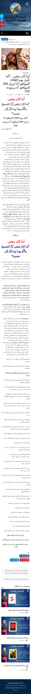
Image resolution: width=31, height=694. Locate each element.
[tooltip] (1, 16)
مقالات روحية (25, 72)
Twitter (13, 556)
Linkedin (14, 560)
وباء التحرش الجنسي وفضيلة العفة (17, 638)
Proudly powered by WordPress (15, 685)
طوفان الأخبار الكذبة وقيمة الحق (18, 610)
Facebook (24, 556)
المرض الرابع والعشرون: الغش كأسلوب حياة (15, 666)
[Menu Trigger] (27, 3)
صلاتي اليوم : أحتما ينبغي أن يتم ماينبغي (17, 579)
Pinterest (24, 560)
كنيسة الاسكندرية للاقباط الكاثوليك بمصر (16, 20)
